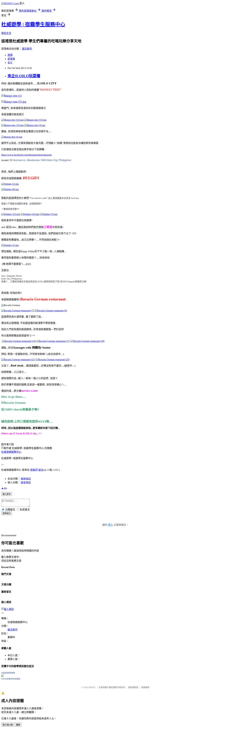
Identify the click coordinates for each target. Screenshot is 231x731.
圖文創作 (27, 48)
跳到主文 (6, 33)
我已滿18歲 (8, 725)
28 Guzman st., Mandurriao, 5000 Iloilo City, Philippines (40, 160)
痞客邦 (34, 470)
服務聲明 (145, 687)
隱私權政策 (133, 687)
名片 (10, 62)
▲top (4, 488)
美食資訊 (26, 482)
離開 (18, 725)
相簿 (10, 55)
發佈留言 (7, 513)
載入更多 (7, 494)
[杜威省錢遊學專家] (2, 675)
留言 (40, 470)
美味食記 (26, 478)
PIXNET (92, 687)
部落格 (11, 58)
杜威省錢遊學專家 (8, 673)
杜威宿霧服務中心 (11, 452)
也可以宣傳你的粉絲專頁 (10, 679)
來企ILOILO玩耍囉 (24, 76)
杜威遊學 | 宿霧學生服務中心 (33, 24)
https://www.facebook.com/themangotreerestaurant (26, 155)
